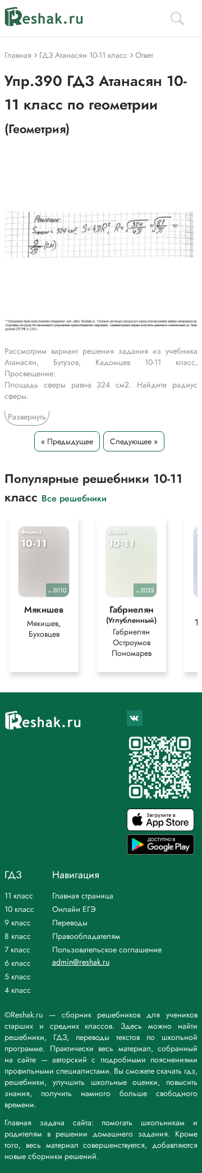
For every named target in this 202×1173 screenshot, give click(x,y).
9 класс (17, 922)
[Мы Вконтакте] (135, 718)
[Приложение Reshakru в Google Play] (160, 851)
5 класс (17, 976)
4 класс (17, 990)
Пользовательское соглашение (107, 949)
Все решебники (74, 498)
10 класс (19, 909)
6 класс (17, 963)
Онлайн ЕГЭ (74, 909)
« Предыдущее (67, 441)
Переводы (70, 922)
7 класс (17, 949)
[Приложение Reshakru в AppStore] (160, 827)
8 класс (17, 936)
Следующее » (134, 441)
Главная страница (82, 895)
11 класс (18, 895)
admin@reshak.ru (80, 961)
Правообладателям (86, 936)
